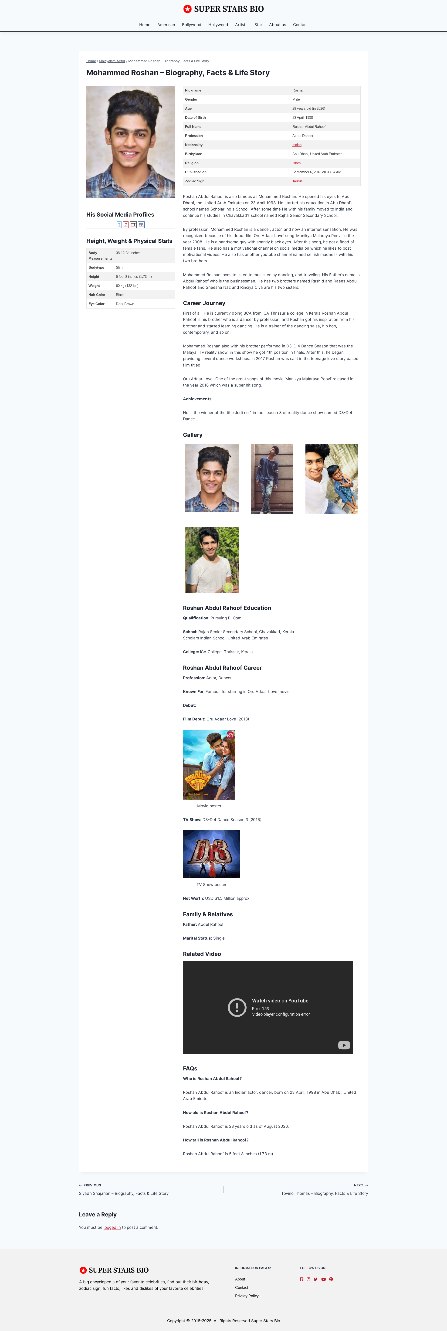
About (240, 1279)
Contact (300, 24)
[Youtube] (324, 1279)
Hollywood (218, 24)
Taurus (297, 181)
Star (258, 24)
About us (277, 24)
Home (144, 24)
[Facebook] (303, 1279)
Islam (296, 163)
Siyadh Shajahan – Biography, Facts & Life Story (124, 1189)
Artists (241, 24)
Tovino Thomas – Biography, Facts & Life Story (324, 1189)
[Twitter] (317, 1279)
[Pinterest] (332, 1279)
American (166, 24)
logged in (112, 1227)
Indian (296, 145)
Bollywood (191, 24)
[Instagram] (310, 1279)
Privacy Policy (247, 1296)
